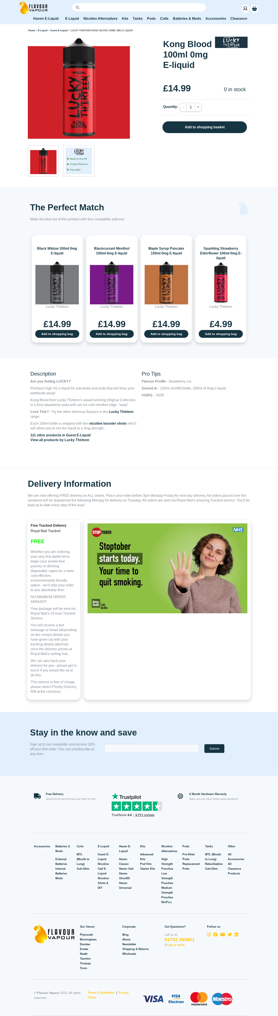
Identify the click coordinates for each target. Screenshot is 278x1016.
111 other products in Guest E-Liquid (60, 435)
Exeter (84, 949)
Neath (84, 953)
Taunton (85, 958)
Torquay (85, 963)
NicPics (166, 902)
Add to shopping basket (205, 127)
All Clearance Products (234, 868)
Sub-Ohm (83, 868)
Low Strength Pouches (167, 878)
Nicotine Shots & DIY (103, 883)
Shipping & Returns (135, 949)
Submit (214, 748)
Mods (59, 878)
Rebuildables (214, 864)
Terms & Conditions (101, 992)
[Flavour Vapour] (34, 7)
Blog (125, 934)
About (126, 939)
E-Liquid (43, 30)
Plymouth (86, 934)
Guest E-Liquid (59, 30)
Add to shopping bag (57, 334)
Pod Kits (146, 864)
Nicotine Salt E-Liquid (103, 868)
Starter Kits (147, 868)
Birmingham (88, 939)
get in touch (177, 945)
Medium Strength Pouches (167, 892)
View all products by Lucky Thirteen (59, 440)
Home (31, 30)
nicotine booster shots (107, 423)
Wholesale (129, 953)
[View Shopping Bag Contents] (254, 8)
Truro (83, 968)
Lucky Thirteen (121, 412)
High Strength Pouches (167, 864)
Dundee (85, 944)
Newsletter (129, 944)
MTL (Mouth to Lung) (83, 859)
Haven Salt (126, 868)
